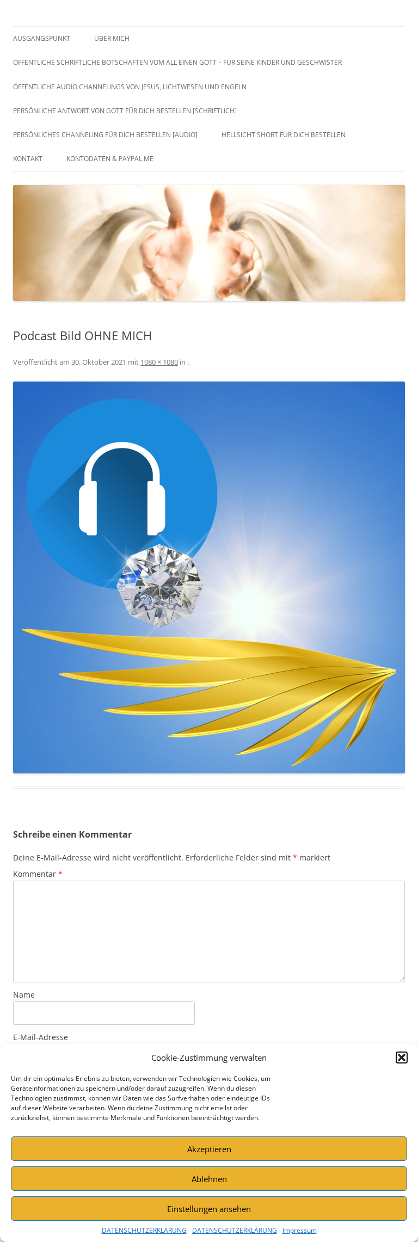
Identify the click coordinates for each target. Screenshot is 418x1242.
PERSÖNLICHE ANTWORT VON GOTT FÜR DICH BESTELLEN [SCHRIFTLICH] (125, 110)
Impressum (299, 1230)
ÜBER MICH (112, 38)
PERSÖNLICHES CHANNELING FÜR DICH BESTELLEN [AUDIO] (105, 134)
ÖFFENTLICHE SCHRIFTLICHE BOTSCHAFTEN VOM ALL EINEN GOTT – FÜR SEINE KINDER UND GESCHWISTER (177, 62)
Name (24, 994)
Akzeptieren (209, 1148)
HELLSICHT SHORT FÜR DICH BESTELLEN (284, 134)
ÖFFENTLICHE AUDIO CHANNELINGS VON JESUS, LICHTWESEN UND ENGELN (130, 86)
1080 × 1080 (159, 362)
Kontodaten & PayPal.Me (109, 158)
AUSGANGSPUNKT (41, 38)
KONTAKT (27, 158)
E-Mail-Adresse (40, 1037)
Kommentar (38, 874)
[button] (401, 1057)
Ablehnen (209, 1178)
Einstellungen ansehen (209, 1208)
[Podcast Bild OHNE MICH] (209, 577)
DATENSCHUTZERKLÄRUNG (144, 1230)
